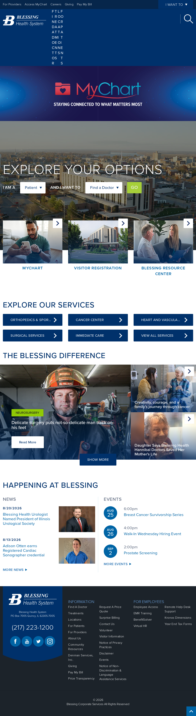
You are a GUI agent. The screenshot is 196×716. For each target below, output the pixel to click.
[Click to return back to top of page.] (191, 711)
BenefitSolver (143, 620)
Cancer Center (90, 320)
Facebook (15, 641)
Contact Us (106, 624)
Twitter (38, 641)
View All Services (157, 335)
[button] (33, 187)
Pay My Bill (84, 4)
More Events (116, 564)
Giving (69, 4)
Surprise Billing (109, 618)
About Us (74, 638)
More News (13, 570)
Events (104, 660)
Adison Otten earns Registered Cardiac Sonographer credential (24, 551)
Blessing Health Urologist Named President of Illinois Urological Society (26, 519)
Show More (101, 459)
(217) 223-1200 (32, 627)
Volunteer (106, 630)
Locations (59, 32)
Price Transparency (81, 678)
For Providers (12, 4)
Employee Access (146, 607)
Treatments (75, 613)
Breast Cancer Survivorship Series (154, 514)
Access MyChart (36, 4)
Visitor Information (111, 636)
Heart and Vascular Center (167, 320)
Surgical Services (27, 335)
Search (188, 19)
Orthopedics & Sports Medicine (36, 320)
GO (134, 187)
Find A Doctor (53, 37)
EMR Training (143, 613)
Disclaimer (106, 653)
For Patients (62, 37)
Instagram (50, 641)
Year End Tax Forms (178, 624)
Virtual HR (140, 626)
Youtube (27, 641)
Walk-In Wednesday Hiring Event (152, 534)
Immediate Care (90, 335)
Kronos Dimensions (178, 618)
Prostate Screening (140, 553)
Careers (56, 4)
